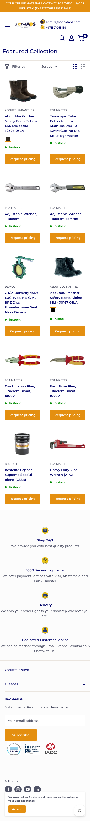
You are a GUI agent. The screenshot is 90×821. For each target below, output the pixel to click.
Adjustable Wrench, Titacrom (21, 216)
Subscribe (21, 735)
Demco (10, 286)
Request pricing (22, 159)
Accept (17, 809)
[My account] (71, 38)
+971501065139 (56, 27)
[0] (81, 38)
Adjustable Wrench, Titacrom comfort (66, 216)
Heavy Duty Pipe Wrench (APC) (64, 472)
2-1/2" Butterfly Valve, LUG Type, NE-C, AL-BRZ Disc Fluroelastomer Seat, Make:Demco (22, 302)
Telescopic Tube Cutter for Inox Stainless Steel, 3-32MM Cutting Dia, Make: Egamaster (65, 126)
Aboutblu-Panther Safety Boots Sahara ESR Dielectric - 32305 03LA (21, 123)
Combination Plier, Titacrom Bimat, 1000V (20, 391)
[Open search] (62, 38)
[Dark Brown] (8, 139)
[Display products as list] (83, 66)
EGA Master (58, 110)
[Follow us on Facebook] (8, 789)
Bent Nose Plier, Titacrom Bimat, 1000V (63, 391)
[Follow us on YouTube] (27, 789)
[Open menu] (7, 25)
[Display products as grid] (75, 66)
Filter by (18, 66)
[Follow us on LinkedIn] (37, 789)
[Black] (53, 310)
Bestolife (12, 463)
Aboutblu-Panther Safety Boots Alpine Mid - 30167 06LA (66, 297)
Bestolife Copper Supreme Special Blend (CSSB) (18, 474)
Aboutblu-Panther (19, 110)
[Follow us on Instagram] (18, 789)
